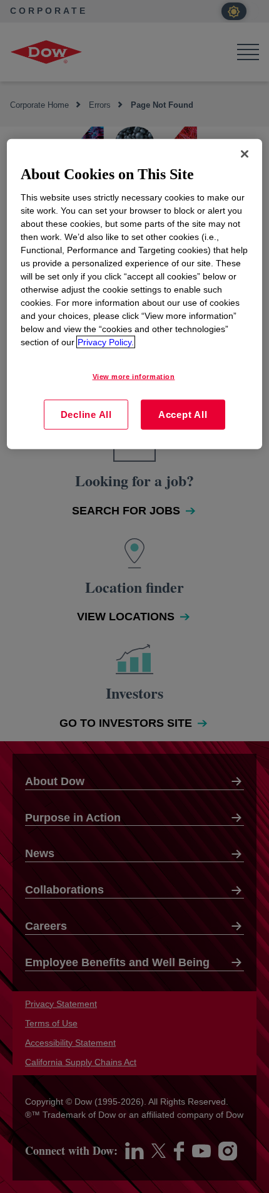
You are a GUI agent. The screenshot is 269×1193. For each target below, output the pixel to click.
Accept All (183, 414)
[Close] (244, 153)
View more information (134, 376)
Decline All (86, 414)
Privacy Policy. (106, 342)
